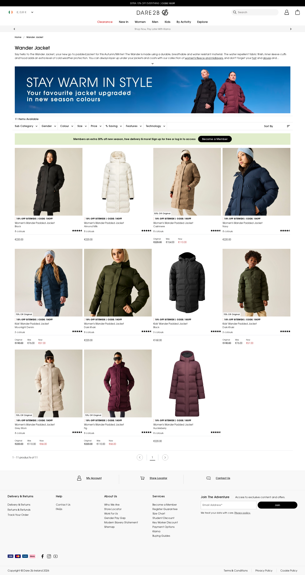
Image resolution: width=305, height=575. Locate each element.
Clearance (105, 22)
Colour (67, 126)
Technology (156, 126)
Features (134, 126)
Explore (202, 22)
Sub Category (26, 126)
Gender (49, 126)
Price (96, 126)
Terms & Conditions (235, 570)
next (291, 29)
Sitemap (109, 526)
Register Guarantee (165, 509)
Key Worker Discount (165, 522)
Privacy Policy (263, 570)
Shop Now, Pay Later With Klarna (152, 29)
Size (82, 126)
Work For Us (111, 513)
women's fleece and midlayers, (204, 58)
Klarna (156, 531)
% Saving (114, 126)
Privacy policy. (242, 512)
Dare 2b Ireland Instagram (49, 556)
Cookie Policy (288, 570)
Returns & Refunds (19, 509)
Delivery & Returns (19, 504)
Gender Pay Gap (115, 518)
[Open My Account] (286, 12)
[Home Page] (152, 11)
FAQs (59, 509)
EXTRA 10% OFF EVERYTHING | (152, 3)
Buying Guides (161, 535)
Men (155, 22)
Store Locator (158, 478)
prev (14, 29)
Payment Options (163, 526)
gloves (267, 58)
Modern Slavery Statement (121, 522)
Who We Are (112, 504)
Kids (167, 22)
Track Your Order (18, 514)
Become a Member (215, 139)
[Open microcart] (297, 12)
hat (254, 58)
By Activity (184, 22)
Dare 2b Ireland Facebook (42, 556)
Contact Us (223, 478)
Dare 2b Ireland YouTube (56, 556)
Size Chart (158, 513)
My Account (94, 478)
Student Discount (163, 518)
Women (140, 22)
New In (123, 22)
